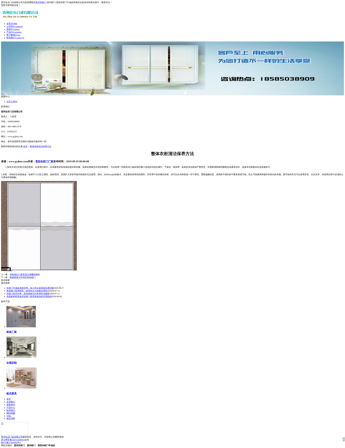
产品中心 (14, 32)
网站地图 (10, 413)
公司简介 (14, 26)
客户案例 (13, 35)
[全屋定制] (21, 357)
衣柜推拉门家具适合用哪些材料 (25, 274)
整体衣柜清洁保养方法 (40, 146)
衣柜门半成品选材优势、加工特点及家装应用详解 (30, 288)
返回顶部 (10, 418)
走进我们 (10, 402)
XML (8, 416)
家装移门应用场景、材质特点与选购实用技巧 (28, 291)
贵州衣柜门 (41, 2)
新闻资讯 (10, 405)
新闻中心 (13, 29)
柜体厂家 (11, 331)
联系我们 (15, 38)
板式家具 (11, 393)
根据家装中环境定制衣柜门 (23, 277)
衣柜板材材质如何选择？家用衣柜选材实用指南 (29, 296)
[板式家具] (21, 388)
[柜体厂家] (21, 326)
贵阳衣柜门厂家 (44, 161)
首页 (11, 23)
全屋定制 (11, 362)
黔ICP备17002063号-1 (11, 442)
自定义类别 (11, 101)
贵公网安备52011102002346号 (15, 440)
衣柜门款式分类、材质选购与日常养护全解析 (28, 293)
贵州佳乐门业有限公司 (12, 437)
